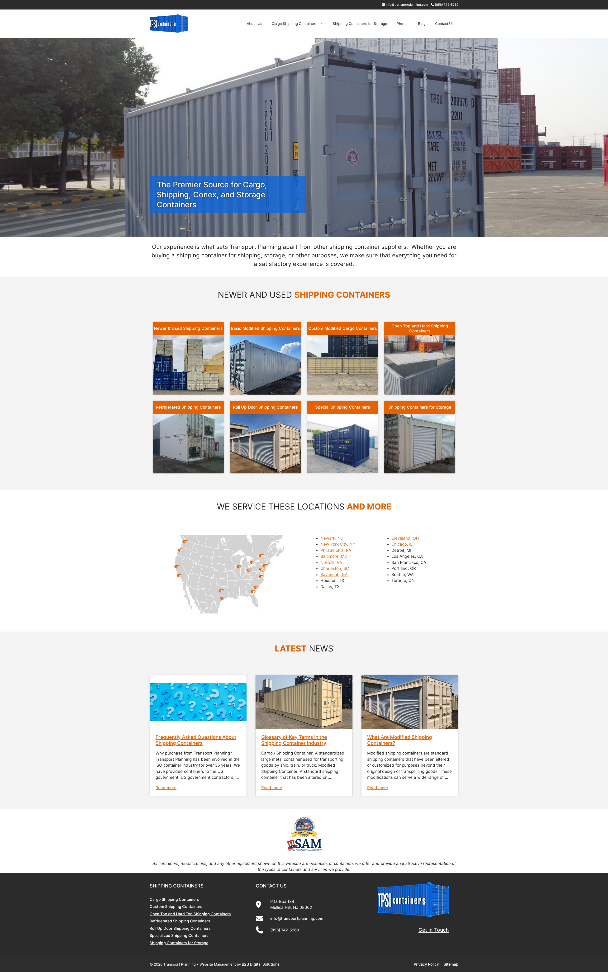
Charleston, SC (334, 568)
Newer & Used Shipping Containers (188, 328)
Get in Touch (433, 930)
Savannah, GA (334, 574)
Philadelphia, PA (335, 550)
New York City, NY (337, 544)
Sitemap (451, 964)
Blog (422, 23)
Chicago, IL (402, 544)
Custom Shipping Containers (176, 906)
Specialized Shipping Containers (179, 935)
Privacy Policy (426, 964)
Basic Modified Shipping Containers (265, 328)
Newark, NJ (331, 538)
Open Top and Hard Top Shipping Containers (190, 913)
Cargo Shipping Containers (294, 23)
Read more (166, 787)
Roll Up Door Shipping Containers (265, 407)
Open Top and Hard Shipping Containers (419, 328)
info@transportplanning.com (407, 4)
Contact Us (444, 23)
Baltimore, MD (333, 556)
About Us (254, 23)
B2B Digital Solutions (261, 964)
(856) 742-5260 (446, 4)
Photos (402, 23)
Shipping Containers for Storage (360, 23)
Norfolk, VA (331, 562)
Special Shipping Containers (342, 407)
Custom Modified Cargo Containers (342, 328)
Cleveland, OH (405, 538)
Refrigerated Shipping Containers (188, 407)
